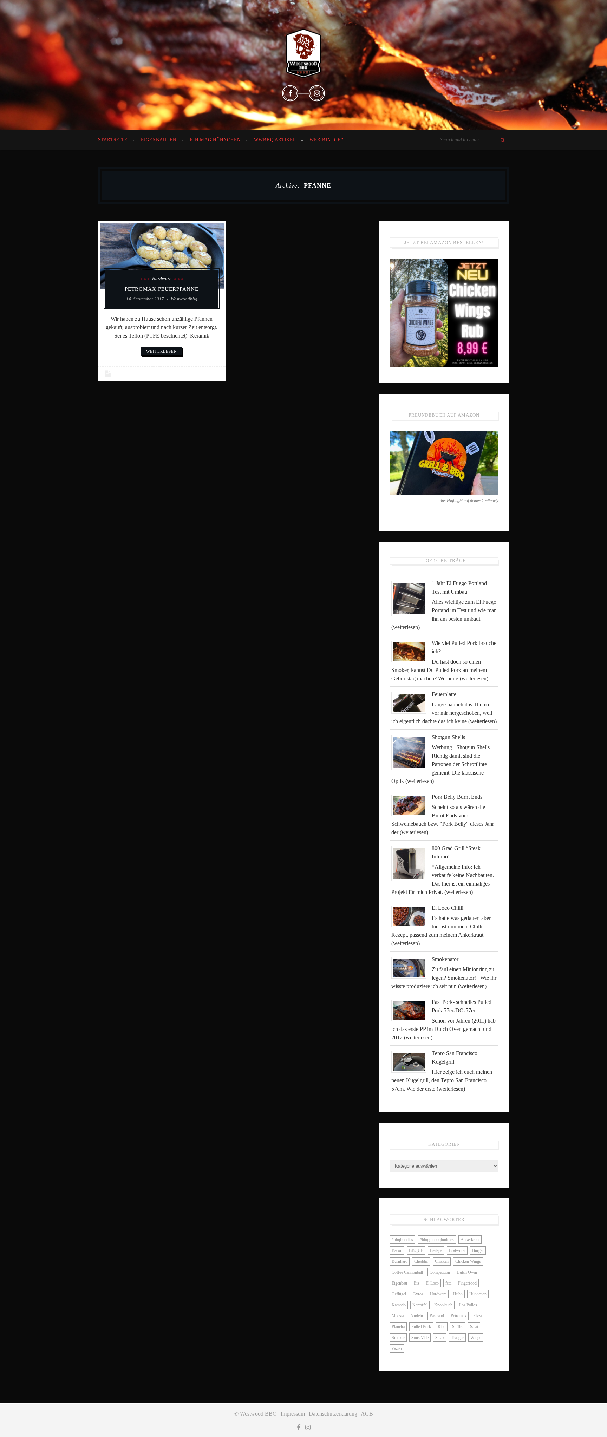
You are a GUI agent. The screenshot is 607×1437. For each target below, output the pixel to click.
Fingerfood (467, 1283)
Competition (440, 1272)
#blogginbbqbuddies (437, 1239)
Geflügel (399, 1294)
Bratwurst (457, 1250)
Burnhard (399, 1261)
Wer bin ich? (326, 139)
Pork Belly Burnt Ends (457, 797)
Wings (475, 1337)
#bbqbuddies (402, 1239)
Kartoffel (419, 1304)
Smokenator (445, 959)
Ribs (441, 1326)
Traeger (457, 1337)
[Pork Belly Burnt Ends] (411, 805)
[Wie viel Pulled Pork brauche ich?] (411, 651)
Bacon (397, 1250)
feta (448, 1283)
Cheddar (421, 1261)
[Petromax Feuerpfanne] (162, 256)
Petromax (458, 1315)
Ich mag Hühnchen (215, 139)
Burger (478, 1250)
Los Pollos (468, 1304)
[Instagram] (317, 93)
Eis (416, 1283)
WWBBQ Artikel (275, 139)
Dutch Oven (467, 1272)
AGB (367, 1414)
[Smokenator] (411, 967)
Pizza (477, 1315)
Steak (439, 1337)
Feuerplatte (444, 694)
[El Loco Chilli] (411, 916)
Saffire (457, 1326)
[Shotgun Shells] (411, 752)
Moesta (398, 1315)
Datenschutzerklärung (333, 1414)
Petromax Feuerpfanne (161, 289)
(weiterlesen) (405, 627)
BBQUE (416, 1250)
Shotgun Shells (448, 737)
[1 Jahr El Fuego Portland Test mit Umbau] (411, 598)
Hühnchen (478, 1294)
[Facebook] (290, 93)
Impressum (293, 1414)
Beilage (436, 1250)
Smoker (398, 1337)
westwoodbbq (184, 298)
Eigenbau (399, 1283)
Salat (474, 1326)
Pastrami (437, 1315)
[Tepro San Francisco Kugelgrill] (411, 1061)
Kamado (399, 1304)
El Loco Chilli (447, 908)
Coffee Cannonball (407, 1272)
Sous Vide (420, 1337)
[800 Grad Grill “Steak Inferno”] (411, 863)
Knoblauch (443, 1304)
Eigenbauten (158, 139)
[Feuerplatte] (411, 702)
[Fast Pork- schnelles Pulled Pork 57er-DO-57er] (411, 1010)
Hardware (161, 278)
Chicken (442, 1261)
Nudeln (417, 1315)
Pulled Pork (421, 1326)
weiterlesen (161, 351)
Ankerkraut (470, 1239)
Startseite (113, 139)
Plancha (398, 1326)
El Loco (432, 1283)
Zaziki (397, 1348)
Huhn (458, 1294)
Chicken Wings (468, 1261)
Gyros (418, 1294)
